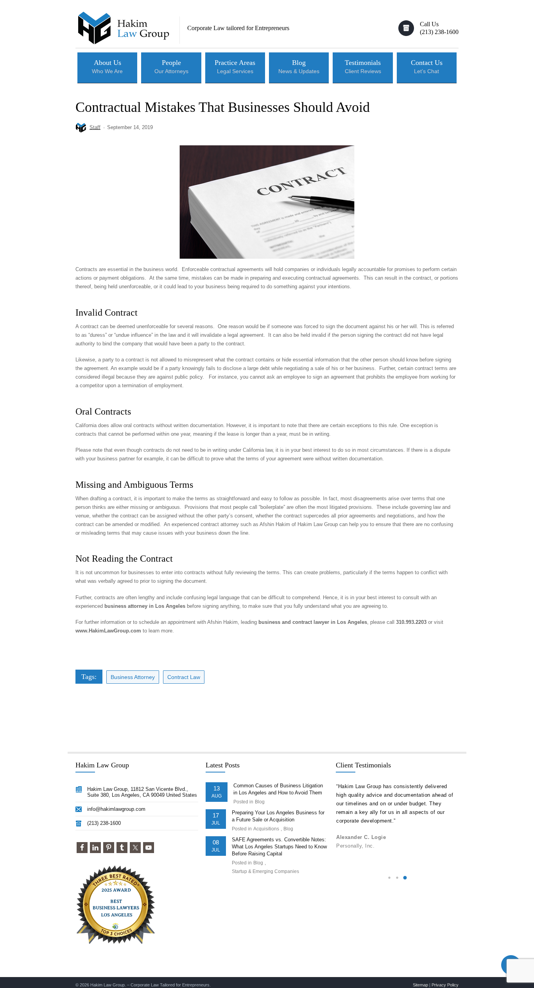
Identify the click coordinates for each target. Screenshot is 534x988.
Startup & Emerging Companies (265, 871)
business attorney (133, 677)
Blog (260, 802)
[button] (389, 878)
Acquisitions (266, 829)
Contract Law (183, 677)
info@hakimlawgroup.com (116, 809)
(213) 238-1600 (104, 823)
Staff (95, 127)
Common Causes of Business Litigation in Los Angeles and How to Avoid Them (278, 789)
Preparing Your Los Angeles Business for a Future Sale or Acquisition (278, 816)
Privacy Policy (445, 985)
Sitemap (420, 985)
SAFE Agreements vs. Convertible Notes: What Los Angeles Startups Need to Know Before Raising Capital (279, 847)
